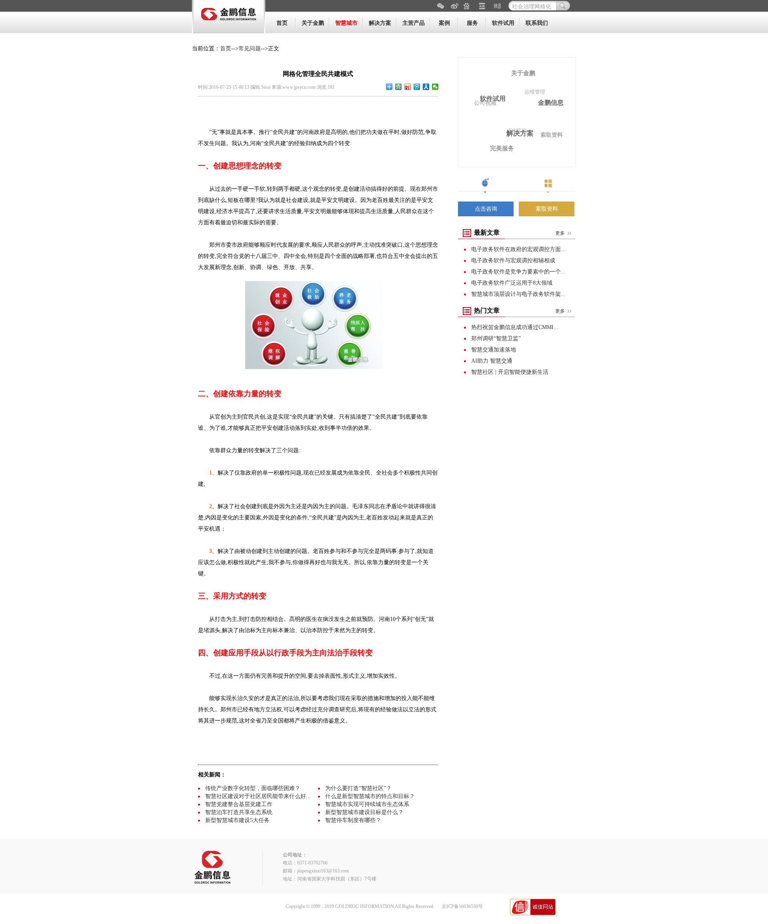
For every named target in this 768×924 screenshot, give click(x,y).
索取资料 (551, 135)
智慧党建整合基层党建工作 (238, 804)
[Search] (563, 6)
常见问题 (249, 49)
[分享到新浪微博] (407, 87)
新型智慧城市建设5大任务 (237, 820)
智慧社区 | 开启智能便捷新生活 (509, 372)
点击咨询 (486, 209)
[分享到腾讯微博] (417, 87)
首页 (282, 23)
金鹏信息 (551, 102)
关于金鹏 (313, 23)
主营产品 (413, 23)
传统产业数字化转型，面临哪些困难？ (252, 788)
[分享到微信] (435, 87)
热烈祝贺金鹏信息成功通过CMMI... (514, 327)
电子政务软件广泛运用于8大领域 (511, 283)
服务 (472, 23)
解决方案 (380, 23)
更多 (560, 233)
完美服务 (502, 148)
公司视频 (485, 103)
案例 (444, 23)
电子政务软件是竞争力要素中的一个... (518, 272)
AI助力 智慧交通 (491, 361)
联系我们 (537, 23)
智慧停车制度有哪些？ (353, 820)
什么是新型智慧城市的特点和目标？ (370, 796)
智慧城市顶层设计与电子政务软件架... (518, 294)
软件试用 (503, 23)
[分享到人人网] (426, 87)
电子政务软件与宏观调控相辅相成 (513, 260)
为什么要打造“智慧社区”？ (358, 788)
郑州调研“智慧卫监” (496, 338)
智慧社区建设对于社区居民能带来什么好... (258, 796)
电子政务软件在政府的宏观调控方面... (518, 249)
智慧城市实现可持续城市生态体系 (367, 804)
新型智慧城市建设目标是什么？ (364, 812)
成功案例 (516, 131)
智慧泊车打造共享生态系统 (238, 812)
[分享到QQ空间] (398, 87)
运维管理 (534, 92)
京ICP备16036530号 (462, 906)
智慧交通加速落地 (493, 350)
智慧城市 (346, 23)
